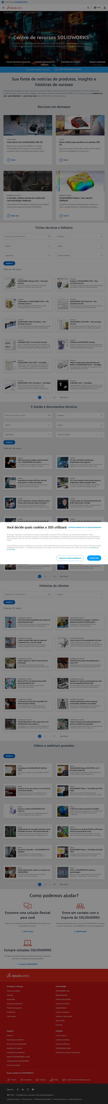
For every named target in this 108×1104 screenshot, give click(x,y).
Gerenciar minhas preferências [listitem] (70, 558)
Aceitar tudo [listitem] (94, 558)
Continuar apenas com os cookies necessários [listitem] (84, 527)
